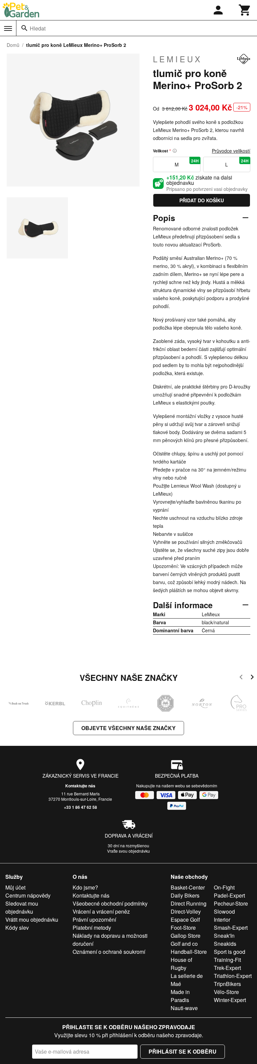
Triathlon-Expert (233, 976)
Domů (13, 45)
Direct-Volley (186, 911)
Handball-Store (189, 951)
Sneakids (225, 943)
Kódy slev (17, 927)
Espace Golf (185, 919)
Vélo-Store (226, 992)
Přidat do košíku (201, 200)
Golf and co (184, 943)
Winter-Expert (230, 1000)
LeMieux (177, 59)
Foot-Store (183, 927)
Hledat (38, 28)
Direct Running (188, 903)
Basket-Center (188, 887)
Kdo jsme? (85, 887)
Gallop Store (185, 935)
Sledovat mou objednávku (21, 907)
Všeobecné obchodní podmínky (110, 903)
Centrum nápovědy (28, 895)
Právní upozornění (94, 919)
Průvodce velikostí (231, 150)
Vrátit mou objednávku (31, 919)
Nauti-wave (184, 1008)
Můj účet (15, 887)
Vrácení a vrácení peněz (101, 911)
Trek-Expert (227, 968)
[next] (252, 678)
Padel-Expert (229, 895)
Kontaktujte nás (80, 785)
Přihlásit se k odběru (183, 1051)
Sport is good (229, 951)
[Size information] (174, 150)
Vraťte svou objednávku (128, 851)
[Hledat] (24, 28)
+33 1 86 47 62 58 (80, 807)
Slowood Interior (224, 915)
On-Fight (224, 887)
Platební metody (92, 927)
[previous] (241, 678)
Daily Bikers (185, 895)
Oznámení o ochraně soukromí (109, 951)
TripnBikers (227, 984)
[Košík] (245, 10)
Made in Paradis (180, 996)
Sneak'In (224, 935)
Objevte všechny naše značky (128, 728)
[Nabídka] (8, 28)
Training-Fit (227, 960)
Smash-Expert (231, 927)
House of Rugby (181, 964)
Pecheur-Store (231, 903)
